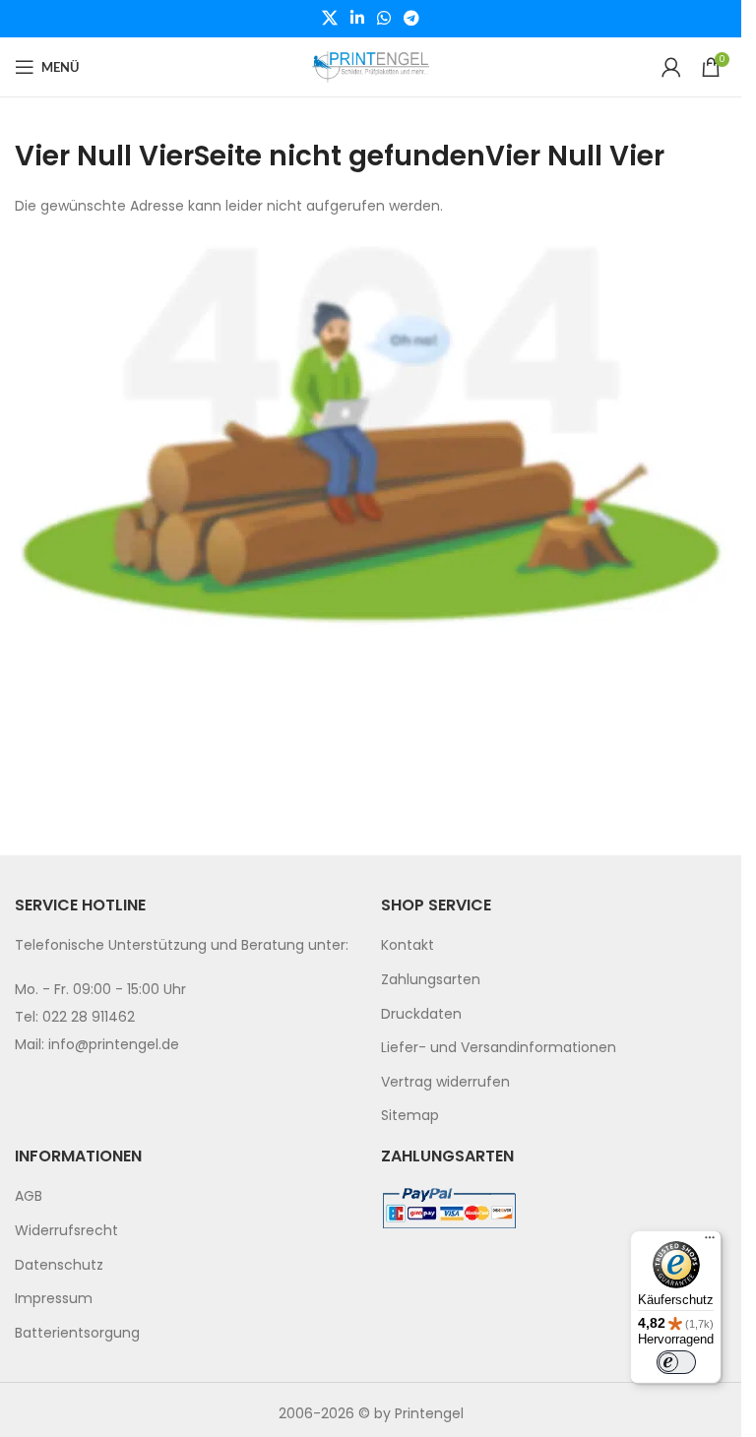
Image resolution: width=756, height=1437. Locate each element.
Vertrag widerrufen (445, 1082)
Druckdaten (421, 1014)
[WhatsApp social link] (384, 18)
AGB (28, 1196)
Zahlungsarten (430, 979)
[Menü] (710, 1242)
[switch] (676, 1362)
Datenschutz (59, 1265)
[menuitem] (554, 946)
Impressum (54, 1298)
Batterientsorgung (77, 1333)
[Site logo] (371, 66)
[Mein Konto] (671, 67)
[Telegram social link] (412, 18)
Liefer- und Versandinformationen (498, 1047)
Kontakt (407, 945)
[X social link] (329, 18)
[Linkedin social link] (357, 18)
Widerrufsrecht (66, 1230)
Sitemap (410, 1115)
